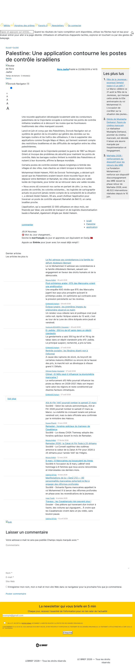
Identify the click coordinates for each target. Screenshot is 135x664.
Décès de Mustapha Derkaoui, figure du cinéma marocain (116, 122)
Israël (89, 220)
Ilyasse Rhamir (51, 423)
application (91, 227)
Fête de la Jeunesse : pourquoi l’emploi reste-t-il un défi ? (117, 82)
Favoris (42, 25)
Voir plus (11, 398)
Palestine (90, 224)
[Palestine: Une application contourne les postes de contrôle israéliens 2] (17, 83)
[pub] (9, 521)
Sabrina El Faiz (51, 475)
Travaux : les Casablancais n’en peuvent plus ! (68, 501)
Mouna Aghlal (51, 280)
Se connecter (74, 25)
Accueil (8, 47)
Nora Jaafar (63, 69)
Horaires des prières (24, 25)
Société (16, 47)
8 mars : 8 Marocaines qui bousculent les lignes (69, 460)
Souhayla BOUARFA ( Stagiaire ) (57, 327)
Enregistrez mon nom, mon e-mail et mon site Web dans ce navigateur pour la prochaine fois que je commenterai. (65, 587)
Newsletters (58, 25)
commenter (27, 224)
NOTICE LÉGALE (26, 623)
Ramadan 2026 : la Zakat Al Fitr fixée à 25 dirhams (71, 443)
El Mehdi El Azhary (52, 304)
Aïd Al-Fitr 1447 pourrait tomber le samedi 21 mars (71, 402)
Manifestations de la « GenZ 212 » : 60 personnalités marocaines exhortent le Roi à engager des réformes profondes (68, 480)
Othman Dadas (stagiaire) (55, 371)
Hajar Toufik (50, 498)
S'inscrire (67, 632)
